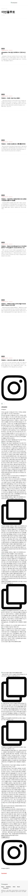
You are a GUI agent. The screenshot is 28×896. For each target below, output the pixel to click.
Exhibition (8, 886)
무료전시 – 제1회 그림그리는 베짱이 (10, 98)
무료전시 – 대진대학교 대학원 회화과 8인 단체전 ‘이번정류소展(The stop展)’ (13, 199)
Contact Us (5, 888)
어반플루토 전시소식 (4, 50)
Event (18, 886)
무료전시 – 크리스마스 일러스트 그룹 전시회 (12, 360)
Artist (14, 886)
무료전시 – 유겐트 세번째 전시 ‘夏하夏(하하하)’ (13, 144)
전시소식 (10, 50)
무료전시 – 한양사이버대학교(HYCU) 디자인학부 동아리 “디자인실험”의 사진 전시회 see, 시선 (14, 247)
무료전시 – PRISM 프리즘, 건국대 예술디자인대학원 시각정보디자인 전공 (13, 304)
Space (2, 886)
